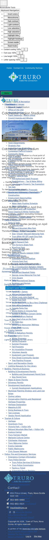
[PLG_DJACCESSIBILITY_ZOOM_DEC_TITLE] (22, 49)
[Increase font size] (21, 53)
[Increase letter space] (25, 60)
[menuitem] (10, 104)
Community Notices (33, 68)
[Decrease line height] (19, 56)
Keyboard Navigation (10, 10)
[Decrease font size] (18, 53)
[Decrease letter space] (22, 60)
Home (9, 68)
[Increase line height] (22, 56)
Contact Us (18, 68)
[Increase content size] (26, 49)
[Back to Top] (45, 535)
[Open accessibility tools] (3, 3)
